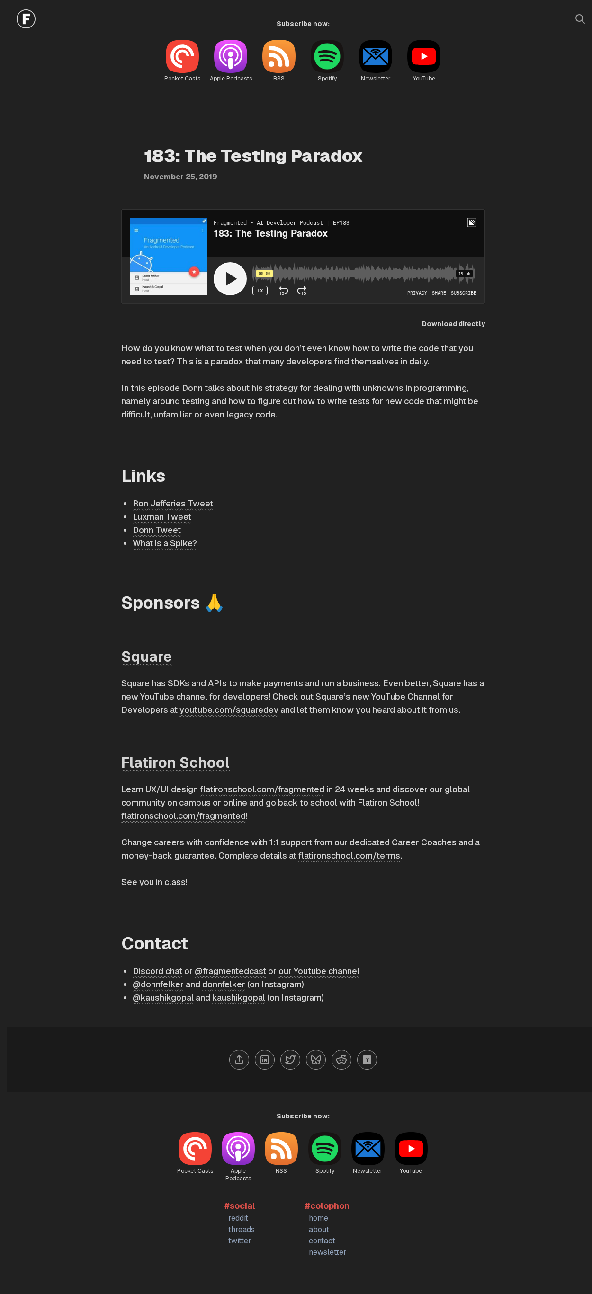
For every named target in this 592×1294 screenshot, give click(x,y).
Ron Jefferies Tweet (173, 503)
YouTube (424, 78)
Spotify (327, 78)
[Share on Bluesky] (316, 1060)
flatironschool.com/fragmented (262, 789)
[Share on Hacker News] (367, 1060)
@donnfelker (158, 984)
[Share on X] (290, 1060)
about (319, 1229)
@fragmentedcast (230, 971)
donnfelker (223, 984)
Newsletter (376, 78)
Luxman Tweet (162, 516)
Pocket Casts (182, 78)
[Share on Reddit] (341, 1060)
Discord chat (157, 971)
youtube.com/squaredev (228, 709)
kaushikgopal (238, 997)
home (318, 1218)
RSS (279, 78)
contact (322, 1241)
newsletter (328, 1252)
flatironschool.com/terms (349, 855)
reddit (238, 1218)
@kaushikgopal (163, 997)
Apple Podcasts (231, 78)
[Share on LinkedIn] (265, 1060)
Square (146, 656)
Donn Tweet (157, 529)
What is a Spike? (165, 543)
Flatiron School (175, 762)
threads (241, 1229)
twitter (239, 1241)
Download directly (453, 323)
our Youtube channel (318, 971)
